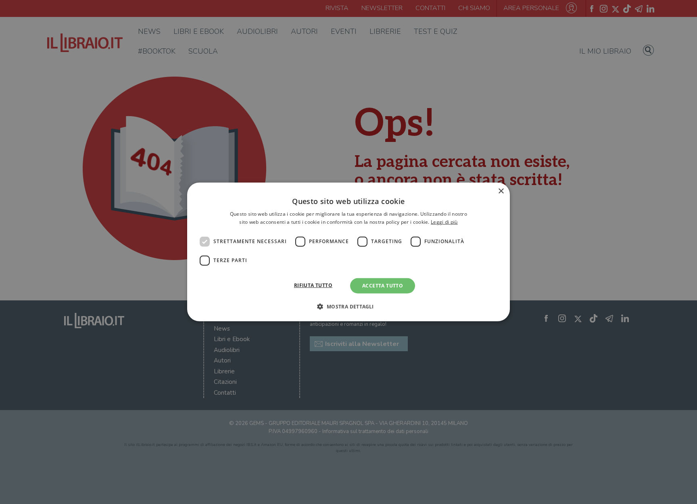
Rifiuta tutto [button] (313, 285)
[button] (348, 306)
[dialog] (348, 252)
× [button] (501, 191)
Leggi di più (444, 222)
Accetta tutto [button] (382, 285)
